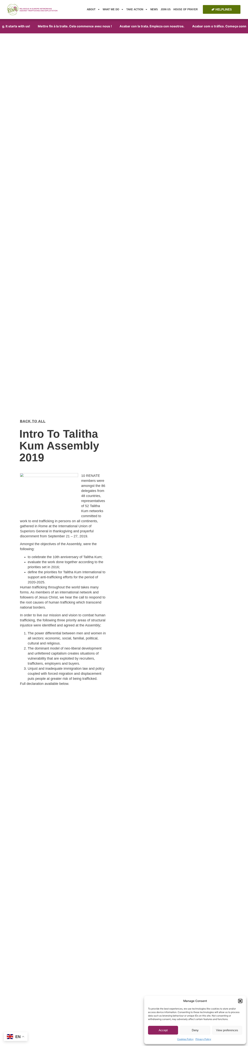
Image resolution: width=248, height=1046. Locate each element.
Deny (195, 1030)
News (154, 9)
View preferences (227, 1030)
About (91, 9)
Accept (163, 1030)
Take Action (134, 9)
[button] (240, 1001)
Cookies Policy (185, 1039)
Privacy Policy (203, 1039)
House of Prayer (185, 9)
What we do (111, 9)
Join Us (166, 9)
